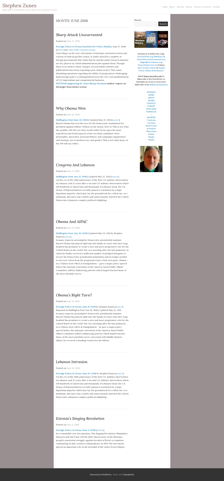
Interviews (152, 126)
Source (60, 49)
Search (137, 20)
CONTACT (151, 103)
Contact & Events (202, 7)
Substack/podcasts (159, 85)
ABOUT (151, 98)
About (172, 7)
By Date (152, 123)
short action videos (147, 68)
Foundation (128, 474)
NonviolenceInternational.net (151, 59)
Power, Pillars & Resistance (151, 71)
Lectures (152, 128)
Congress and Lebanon (75, 165)
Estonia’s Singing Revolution (80, 418)
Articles (152, 120)
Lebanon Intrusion (72, 361)
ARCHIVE (151, 117)
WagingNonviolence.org (151, 62)
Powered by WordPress (101, 474)
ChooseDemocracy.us (147, 65)
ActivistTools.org (145, 56)
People (162, 68)
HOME (165, 7)
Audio (151, 140)
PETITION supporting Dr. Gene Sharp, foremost (81, 83)
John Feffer (73, 49)
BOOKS (151, 100)
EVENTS (151, 106)
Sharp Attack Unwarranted (79, 34)
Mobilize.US (159, 56)
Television (152, 131)
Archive (180, 7)
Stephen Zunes (19, 5)
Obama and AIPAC (71, 221)
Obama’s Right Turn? (74, 295)
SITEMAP (151, 92)
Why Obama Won (71, 108)
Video (151, 134)
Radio (151, 137)
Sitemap (216, 7)
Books (189, 7)
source (115, 120)
